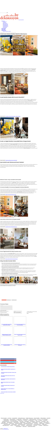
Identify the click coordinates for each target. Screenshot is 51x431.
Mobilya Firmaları (4, 30)
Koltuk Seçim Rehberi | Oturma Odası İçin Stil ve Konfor (19, 345)
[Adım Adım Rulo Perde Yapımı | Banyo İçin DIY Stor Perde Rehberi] (20, 320)
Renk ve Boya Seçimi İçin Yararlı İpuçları (11, 258)
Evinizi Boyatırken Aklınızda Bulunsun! (11, 226)
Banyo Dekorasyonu (5, 24)
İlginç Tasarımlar (4, 28)
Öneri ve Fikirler (4, 29)
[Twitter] (9, 301)
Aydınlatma (4, 22)
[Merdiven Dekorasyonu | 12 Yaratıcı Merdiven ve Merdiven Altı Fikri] (7, 330)
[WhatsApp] (14, 301)
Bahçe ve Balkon (5, 23)
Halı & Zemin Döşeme (5, 26)
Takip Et (15, 360)
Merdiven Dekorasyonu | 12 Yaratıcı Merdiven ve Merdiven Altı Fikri (6, 334)
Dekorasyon (4, 32)
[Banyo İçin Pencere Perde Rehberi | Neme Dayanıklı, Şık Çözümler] (7, 340)
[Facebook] (7, 301)
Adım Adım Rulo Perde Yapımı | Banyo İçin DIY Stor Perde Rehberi (20, 324)
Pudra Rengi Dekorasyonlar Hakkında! (11, 160)
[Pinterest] (12, 301)
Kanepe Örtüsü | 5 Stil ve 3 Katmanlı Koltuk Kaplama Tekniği (20, 334)
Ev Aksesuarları (5, 21)
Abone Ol (15, 363)
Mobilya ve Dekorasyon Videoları (7, 31)
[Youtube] (12, 429)
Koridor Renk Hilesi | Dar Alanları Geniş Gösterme (8, 366)
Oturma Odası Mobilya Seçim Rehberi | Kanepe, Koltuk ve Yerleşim (6, 324)
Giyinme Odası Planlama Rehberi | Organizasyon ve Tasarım (8, 369)
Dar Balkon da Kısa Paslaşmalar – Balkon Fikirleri (12, 116)
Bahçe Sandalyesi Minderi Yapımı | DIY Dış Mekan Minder (8, 382)
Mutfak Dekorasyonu (5, 25)
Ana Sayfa (1, 32)
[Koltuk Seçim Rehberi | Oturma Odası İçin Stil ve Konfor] (20, 340)
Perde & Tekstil (5, 27)
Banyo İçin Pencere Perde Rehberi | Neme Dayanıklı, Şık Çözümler (6, 345)
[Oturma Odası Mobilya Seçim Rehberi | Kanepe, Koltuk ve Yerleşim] (7, 320)
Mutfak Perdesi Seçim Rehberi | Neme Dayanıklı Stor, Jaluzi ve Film (8, 379)
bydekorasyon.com (6, 428)
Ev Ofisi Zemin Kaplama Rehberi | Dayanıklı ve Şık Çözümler (8, 386)
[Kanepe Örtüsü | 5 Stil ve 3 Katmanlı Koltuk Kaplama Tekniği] (20, 330)
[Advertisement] (19, 62)
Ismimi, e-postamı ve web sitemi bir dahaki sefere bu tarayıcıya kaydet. (32, 312)
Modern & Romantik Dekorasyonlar (10, 194)
